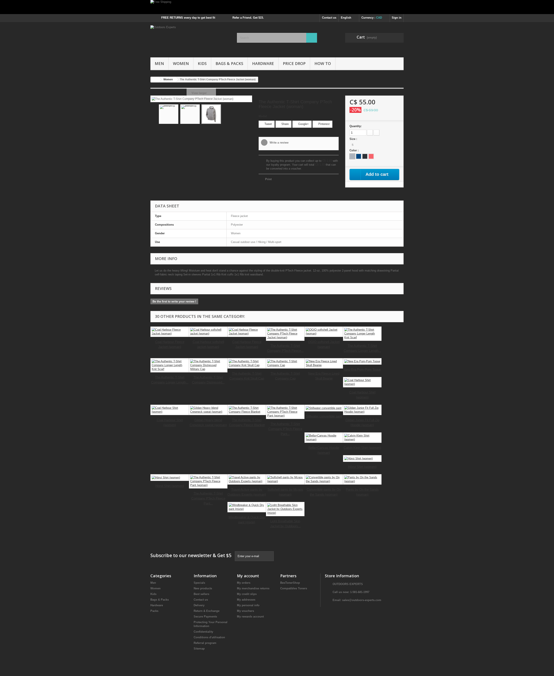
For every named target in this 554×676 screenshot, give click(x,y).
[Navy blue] (358, 156)
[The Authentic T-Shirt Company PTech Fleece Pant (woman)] (285, 412)
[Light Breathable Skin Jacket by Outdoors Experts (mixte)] (285, 509)
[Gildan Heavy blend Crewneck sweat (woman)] (208, 410)
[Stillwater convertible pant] (323, 408)
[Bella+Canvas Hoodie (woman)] (323, 437)
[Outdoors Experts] (190, 38)
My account (248, 575)
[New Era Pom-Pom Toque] (362, 361)
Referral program (205, 643)
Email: (337, 600)
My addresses (246, 599)
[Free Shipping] (277, 7)
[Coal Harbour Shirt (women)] (362, 382)
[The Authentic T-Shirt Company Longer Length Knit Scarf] (362, 334)
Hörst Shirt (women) (362, 467)
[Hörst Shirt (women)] (362, 458)
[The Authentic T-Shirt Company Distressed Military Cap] (208, 365)
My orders (243, 582)
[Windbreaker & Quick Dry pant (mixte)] (246, 507)
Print (268, 179)
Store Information (342, 575)
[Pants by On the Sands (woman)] (362, 479)
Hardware (263, 63)
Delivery (199, 605)
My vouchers (245, 611)
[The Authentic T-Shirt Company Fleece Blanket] (246, 410)
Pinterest (323, 124)
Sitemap (199, 648)
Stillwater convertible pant (324, 416)
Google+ (303, 124)
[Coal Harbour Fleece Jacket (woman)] (169, 332)
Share (284, 124)
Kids (202, 63)
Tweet (268, 124)
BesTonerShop (290, 582)
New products (203, 588)
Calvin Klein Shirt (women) (362, 448)
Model (263, 116)
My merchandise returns (253, 588)
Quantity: (355, 126)
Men (159, 63)
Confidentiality (203, 631)
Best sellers (201, 594)
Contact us (329, 17)
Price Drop (294, 63)
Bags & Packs (229, 63)
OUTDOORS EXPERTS (348, 584)
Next (246, 115)
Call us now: (351, 592)
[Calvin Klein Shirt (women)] (362, 437)
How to (322, 63)
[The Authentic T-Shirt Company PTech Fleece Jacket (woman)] (168, 114)
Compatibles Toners (293, 588)
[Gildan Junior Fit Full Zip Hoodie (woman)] (362, 410)
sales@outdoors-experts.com (361, 600)
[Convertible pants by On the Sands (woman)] (323, 479)
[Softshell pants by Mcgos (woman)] (285, 479)
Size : (353, 139)
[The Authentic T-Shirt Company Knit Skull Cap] (246, 363)
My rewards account (250, 616)
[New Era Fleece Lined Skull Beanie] (323, 363)
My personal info (248, 605)
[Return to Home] (155, 79)
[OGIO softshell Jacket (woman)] (323, 332)
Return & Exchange (206, 611)
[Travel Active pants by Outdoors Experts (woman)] (246, 479)
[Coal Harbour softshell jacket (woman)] (208, 332)
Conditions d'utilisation (209, 637)
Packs (154, 611)
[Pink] (371, 156)
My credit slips (247, 594)
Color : (354, 150)
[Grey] (352, 156)
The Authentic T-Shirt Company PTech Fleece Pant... (285, 429)
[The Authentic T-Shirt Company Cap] (285, 363)
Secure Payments (205, 616)
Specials (199, 582)
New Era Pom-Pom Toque (362, 369)
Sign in (396, 17)
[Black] (364, 156)
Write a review (278, 142)
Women (181, 63)
